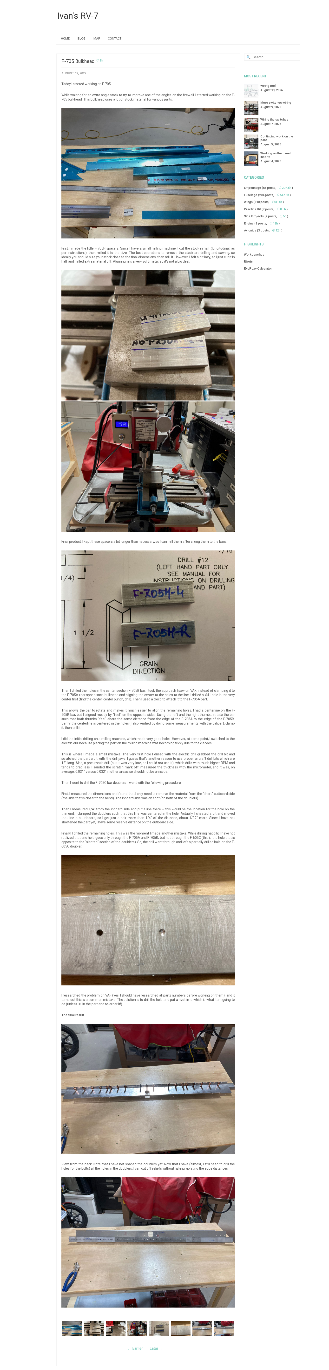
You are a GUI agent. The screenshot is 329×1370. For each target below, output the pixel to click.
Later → (156, 1348)
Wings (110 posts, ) (264, 202)
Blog (82, 38)
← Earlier (135, 1348)
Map (96, 38)
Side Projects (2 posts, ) (266, 216)
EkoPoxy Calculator (258, 268)
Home (65, 38)
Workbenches (254, 254)
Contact (114, 38)
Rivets (248, 261)
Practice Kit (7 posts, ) (266, 209)
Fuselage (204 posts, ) (267, 195)
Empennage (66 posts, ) (268, 188)
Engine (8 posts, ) (262, 223)
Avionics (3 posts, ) (263, 230)
